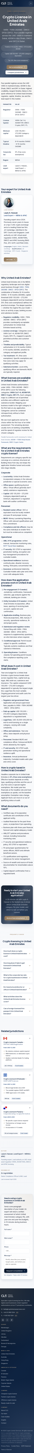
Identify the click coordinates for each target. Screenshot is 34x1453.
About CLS (4, 1410)
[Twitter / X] (7, 1320)
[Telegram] (11, 1320)
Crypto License (19, 11)
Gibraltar (4, 1337)
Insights (3, 1420)
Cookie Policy (15, 1446)
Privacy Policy (5, 1446)
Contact (3, 1423)
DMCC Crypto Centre (16, 442)
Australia (4, 1357)
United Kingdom (6, 1331)
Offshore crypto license (8, 1400)
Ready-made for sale (8, 1403)
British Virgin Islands (7, 1380)
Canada (3, 1370)
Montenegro (5, 1328)
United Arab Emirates (8, 1354)
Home (9, 11)
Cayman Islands (6, 1383)
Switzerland (5, 1340)
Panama (3, 1377)
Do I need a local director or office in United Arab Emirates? (15, 988)
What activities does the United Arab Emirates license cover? (14, 999)
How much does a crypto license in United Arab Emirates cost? (15, 953)
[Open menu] (31, 3)
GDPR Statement (26, 1446)
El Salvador (4, 1374)
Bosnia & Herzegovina (8, 1343)
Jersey (3, 1334)
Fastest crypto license (8, 1397)
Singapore (4, 1363)
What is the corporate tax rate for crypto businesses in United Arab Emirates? (15, 977)
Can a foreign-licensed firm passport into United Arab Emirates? (13, 1011)
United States (5, 1386)
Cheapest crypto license (9, 1394)
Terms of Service (6, 1449)
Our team (4, 1413)
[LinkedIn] (3, 1320)
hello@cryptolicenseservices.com (14, 1309)
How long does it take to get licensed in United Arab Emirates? (14, 965)
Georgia (3, 1346)
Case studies (5, 1417)
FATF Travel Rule (9, 546)
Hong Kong (4, 1360)
